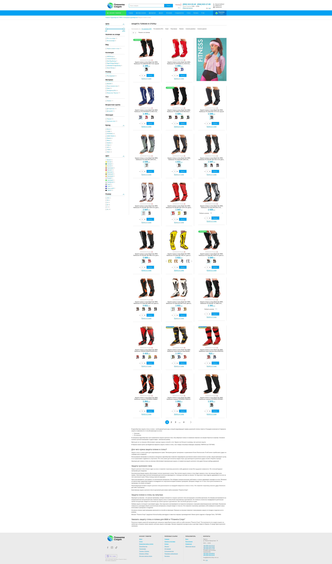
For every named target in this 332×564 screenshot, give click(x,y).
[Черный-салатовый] (182, 117)
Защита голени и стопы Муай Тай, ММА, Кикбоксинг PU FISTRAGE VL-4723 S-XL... (179, 62)
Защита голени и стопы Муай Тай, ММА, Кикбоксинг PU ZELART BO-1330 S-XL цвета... (146, 206)
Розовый (109, 178)
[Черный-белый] (185, 213)
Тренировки (142, 549)
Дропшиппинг (152, 13)
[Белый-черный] (188, 261)
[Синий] (182, 69)
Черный (109, 190)
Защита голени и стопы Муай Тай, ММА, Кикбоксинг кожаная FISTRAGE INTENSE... (211, 398)
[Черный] (146, 69)
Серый (108, 184)
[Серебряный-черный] (143, 213)
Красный (109, 170)
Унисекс (109, 100)
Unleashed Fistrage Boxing (113, 65)
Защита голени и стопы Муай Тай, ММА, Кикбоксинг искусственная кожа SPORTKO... (211, 350)
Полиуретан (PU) (111, 90)
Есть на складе (111, 38)
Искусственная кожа (112, 86)
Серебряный (110, 182)
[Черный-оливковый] (146, 165)
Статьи (188, 13)
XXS (108, 198)
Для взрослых (110, 108)
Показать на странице (144, 32)
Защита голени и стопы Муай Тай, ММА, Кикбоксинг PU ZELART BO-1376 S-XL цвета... (179, 206)
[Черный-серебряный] (206, 165)
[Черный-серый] (155, 309)
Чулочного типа (111, 121)
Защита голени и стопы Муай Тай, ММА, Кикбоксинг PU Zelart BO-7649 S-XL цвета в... (211, 254)
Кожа (108, 88)
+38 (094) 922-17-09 (209, 548)
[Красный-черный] (173, 213)
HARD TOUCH (110, 136)
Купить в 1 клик (146, 78)
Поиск (168, 5)
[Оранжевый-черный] (176, 261)
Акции (166, 28)
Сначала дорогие (201, 28)
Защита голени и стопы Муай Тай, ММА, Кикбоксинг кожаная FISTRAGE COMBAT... (146, 398)
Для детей (109, 111)
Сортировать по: (136, 29)
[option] (146, 69)
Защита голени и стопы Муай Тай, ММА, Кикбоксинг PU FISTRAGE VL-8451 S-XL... (146, 110)
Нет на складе (110, 40)
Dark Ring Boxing (111, 61)
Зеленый (109, 164)
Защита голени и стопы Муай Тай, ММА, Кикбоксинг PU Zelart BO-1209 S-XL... (178, 158)
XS (108, 200)
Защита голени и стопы (113, 48)
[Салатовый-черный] (149, 357)
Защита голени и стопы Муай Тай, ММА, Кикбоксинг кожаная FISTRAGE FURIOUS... (179, 398)
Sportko (109, 142)
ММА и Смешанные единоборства (128, 17)
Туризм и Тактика (144, 551)
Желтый (109, 161)
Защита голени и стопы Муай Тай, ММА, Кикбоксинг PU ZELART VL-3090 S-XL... (211, 302)
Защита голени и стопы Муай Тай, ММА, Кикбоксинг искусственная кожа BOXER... (179, 350)
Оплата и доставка (170, 541)
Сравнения (188, 544)
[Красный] (176, 69)
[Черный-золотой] (179, 165)
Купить (150, 75)
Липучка (109, 119)
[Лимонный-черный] (179, 213)
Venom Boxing (110, 68)
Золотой (109, 166)
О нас (202, 13)
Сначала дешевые (190, 28)
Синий (108, 186)
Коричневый (110, 168)
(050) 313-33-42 (189, 4)
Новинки (181, 28)
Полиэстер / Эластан (112, 93)
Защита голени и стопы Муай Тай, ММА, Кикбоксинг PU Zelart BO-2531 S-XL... (211, 206)
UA (210, 8)
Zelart (108, 152)
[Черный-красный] (176, 117)
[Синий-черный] (144, 357)
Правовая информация (171, 553)
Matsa (108, 140)
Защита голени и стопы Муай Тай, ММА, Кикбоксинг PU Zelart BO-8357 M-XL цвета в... (179, 302)
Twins (108, 145)
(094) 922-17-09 (204, 4)
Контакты (195, 13)
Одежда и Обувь (144, 553)
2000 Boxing (110, 56)
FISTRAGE (110, 133)
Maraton (109, 138)
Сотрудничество (179, 13)
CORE (108, 131)
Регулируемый (111, 75)
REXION (109, 83)
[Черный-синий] (188, 117)
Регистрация (189, 541)
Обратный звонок (188, 8)
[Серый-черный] (212, 405)
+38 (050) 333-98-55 (209, 553)
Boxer (108, 129)
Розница (178, 4)
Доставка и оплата (141, 13)
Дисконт (161, 13)
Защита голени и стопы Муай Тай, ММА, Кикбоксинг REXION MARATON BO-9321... (146, 350)
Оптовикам (169, 13)
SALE (140, 539)
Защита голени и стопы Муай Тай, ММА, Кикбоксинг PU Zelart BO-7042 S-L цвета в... (179, 254)
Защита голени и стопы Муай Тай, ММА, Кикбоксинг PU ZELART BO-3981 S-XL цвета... (146, 254)
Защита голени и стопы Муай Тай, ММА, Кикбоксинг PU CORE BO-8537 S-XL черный (146, 62)
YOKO (108, 149)
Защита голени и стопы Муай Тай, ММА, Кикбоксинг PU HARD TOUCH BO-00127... (179, 110)
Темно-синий (110, 188)
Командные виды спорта (146, 544)
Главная (131, 13)
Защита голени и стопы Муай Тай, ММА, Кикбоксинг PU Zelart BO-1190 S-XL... (146, 158)
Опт (179, 7)
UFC (108, 147)
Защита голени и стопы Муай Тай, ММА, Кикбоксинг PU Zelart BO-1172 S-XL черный (211, 110)
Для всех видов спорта (145, 556)
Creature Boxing (111, 58)
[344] (106, 29)
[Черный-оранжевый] (138, 309)
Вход (186, 539)
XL (107, 209)
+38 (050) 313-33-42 (209, 545)
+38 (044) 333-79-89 (209, 547)
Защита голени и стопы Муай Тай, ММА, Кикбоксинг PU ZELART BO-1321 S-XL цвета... (212, 158)
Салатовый (110, 180)
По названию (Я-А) (158, 28)
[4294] (124, 29)
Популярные (174, 28)
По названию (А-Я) (146, 28)
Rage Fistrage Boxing (112, 63)
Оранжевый (110, 176)
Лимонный (109, 172)
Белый (108, 159)
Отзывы (150, 60)
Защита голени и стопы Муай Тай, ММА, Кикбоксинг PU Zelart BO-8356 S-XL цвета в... (146, 302)
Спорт (141, 541)
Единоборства (114, 17)
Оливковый (110, 174)
